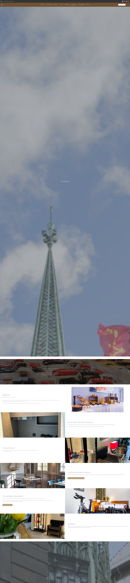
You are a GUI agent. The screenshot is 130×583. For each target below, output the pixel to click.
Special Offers (49, 4)
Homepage (42, 4)
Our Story (55, 4)
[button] (1, 371)
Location (61, 4)
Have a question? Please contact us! (52, 377)
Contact (88, 4)
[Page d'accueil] (2, 4)
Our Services (73, 4)
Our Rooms (67, 4)
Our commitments (81, 4)
